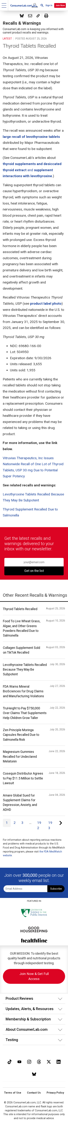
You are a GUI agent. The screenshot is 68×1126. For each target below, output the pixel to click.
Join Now (60, 5)
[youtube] (19, 1061)
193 (50, 825)
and (32, 170)
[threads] (39, 1061)
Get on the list (34, 571)
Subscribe (56, 888)
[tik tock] (10, 1061)
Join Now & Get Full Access (34, 976)
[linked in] (59, 1061)
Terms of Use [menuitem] (12, 1092)
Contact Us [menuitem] (34, 1092)
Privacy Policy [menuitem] (55, 1092)
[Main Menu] (4, 5)
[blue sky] (34, 1074)
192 (39, 825)
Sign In (49, 5)
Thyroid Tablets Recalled (29, 46)
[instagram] (29, 1061)
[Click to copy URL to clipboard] (38, 16)
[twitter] (49, 1061)
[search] (42, 5)
